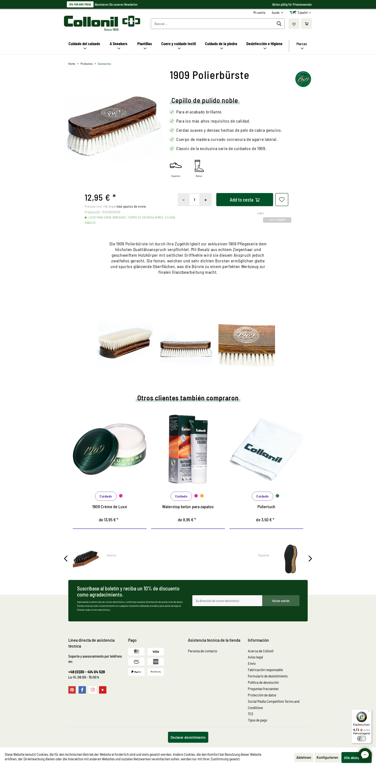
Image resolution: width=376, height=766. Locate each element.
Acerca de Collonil (261, 651)
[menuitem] (259, 12)
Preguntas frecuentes (263, 688)
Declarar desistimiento (188, 737)
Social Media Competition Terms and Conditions (273, 704)
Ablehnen (303, 757)
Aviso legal (255, 657)
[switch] (361, 738)
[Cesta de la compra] (306, 23)
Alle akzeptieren (356, 757)
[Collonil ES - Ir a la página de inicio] (102, 21)
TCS (250, 713)
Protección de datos (262, 695)
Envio (252, 663)
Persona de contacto (202, 651)
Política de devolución (263, 682)
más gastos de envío (131, 206)
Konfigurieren (327, 757)
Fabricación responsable (265, 669)
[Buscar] (280, 23)
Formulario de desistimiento (268, 676)
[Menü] (369, 712)
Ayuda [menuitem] (276, 12)
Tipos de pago (257, 720)
